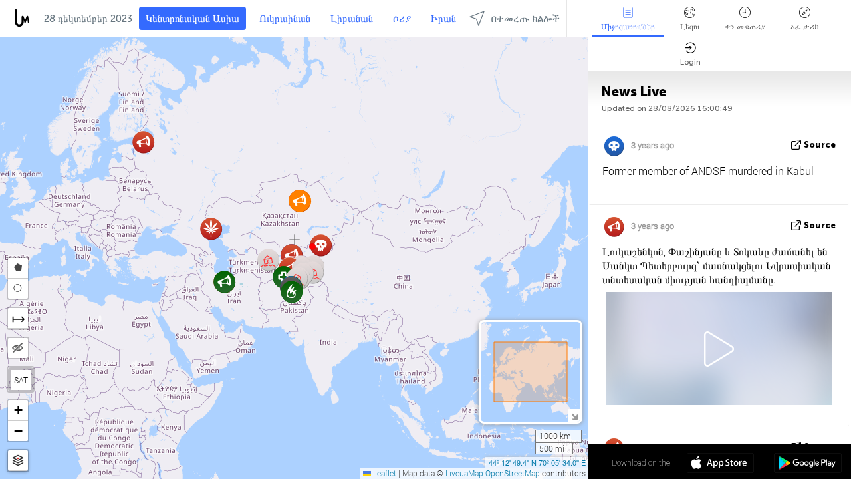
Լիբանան (351, 19)
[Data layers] (18, 460)
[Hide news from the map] (18, 348)
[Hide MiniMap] (574, 415)
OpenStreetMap (512, 473)
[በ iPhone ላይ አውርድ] (720, 464)
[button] (312, 246)
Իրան (443, 19)
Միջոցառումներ (628, 26)
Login (690, 62)
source (820, 145)
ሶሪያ (402, 19)
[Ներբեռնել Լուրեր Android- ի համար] (807, 464)
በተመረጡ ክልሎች (525, 19)
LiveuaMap (464, 473)
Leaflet (383, 473)
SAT (21, 380)
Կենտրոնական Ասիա (192, 19)
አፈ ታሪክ (804, 26)
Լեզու (689, 26)
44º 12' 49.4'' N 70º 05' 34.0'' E (537, 462)
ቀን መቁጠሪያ (745, 26)
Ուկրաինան (284, 19)
